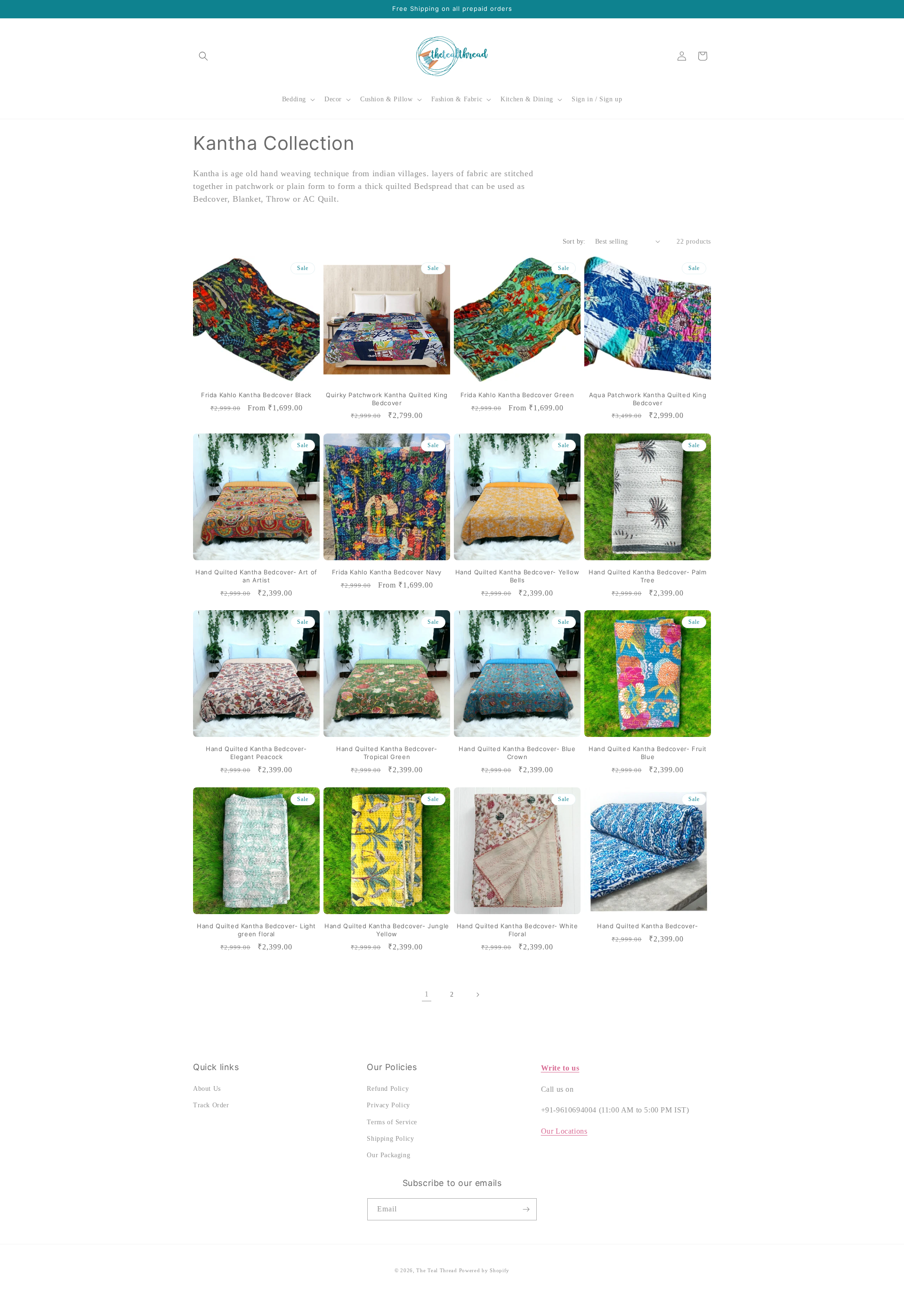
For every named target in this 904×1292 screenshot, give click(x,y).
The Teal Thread (436, 1270)
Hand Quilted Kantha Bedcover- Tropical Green (386, 752)
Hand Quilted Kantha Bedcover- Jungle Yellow (386, 930)
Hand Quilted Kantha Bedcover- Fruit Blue (648, 752)
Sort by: (574, 241)
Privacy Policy (388, 1105)
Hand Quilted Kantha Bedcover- (647, 926)
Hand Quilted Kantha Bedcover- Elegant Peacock (256, 752)
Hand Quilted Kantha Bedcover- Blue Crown (517, 752)
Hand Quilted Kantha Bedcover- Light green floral (256, 930)
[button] (203, 56)
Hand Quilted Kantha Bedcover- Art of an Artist (256, 576)
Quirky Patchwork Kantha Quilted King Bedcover (387, 399)
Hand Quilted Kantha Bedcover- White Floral (517, 930)
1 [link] (427, 994)
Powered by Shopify (484, 1270)
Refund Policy (388, 1088)
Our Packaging (388, 1155)
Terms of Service (392, 1122)
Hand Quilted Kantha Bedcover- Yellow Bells (517, 576)
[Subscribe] (526, 1209)
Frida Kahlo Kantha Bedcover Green (517, 395)
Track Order (211, 1105)
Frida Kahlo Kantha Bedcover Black (256, 395)
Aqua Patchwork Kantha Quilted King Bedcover (647, 399)
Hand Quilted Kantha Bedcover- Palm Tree (647, 576)
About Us (207, 1088)
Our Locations (564, 1131)
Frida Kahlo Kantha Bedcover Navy (387, 572)
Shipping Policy (390, 1138)
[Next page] (477, 994)
